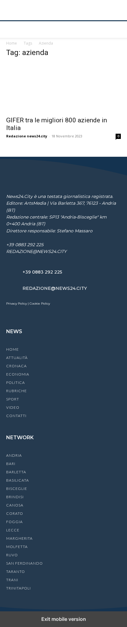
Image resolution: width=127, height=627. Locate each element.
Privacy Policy (16, 304)
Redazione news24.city (26, 136)
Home (11, 43)
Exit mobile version (63, 619)
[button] (10, 29)
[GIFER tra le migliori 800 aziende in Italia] (63, 87)
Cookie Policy (40, 304)
